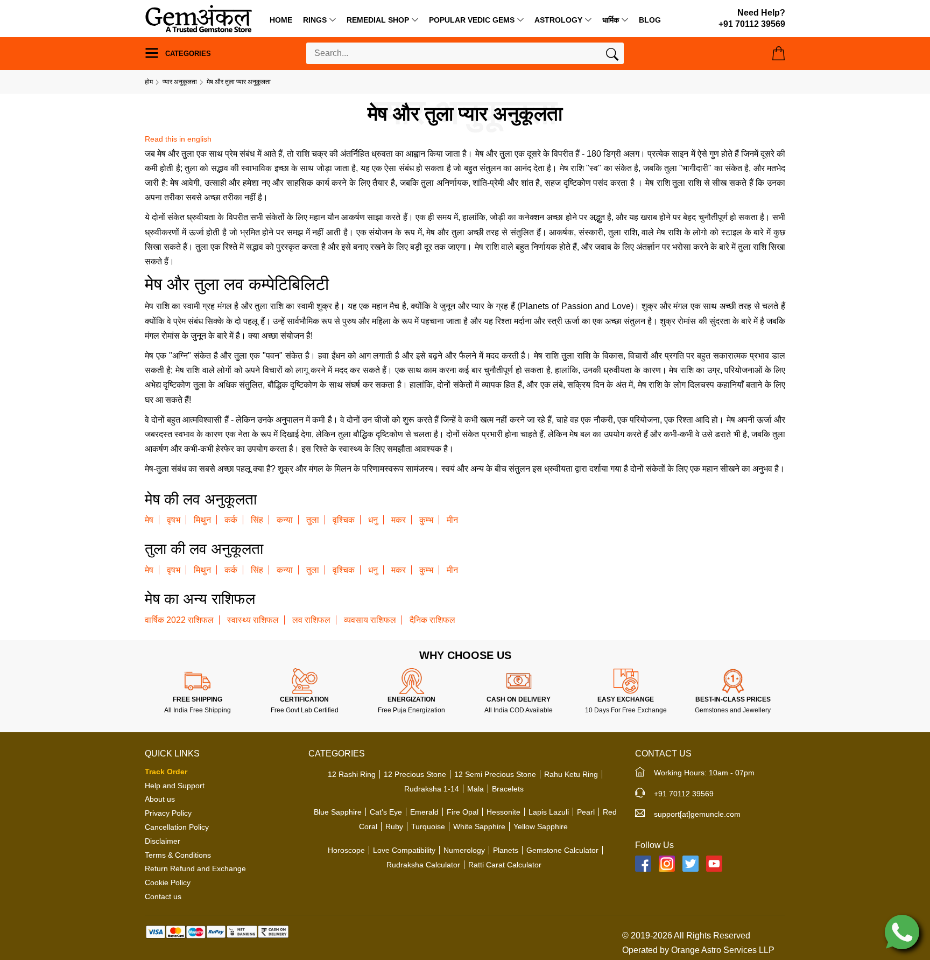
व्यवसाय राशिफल (370, 620)
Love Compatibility (404, 850)
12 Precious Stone (415, 774)
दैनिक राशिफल (432, 620)
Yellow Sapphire (540, 826)
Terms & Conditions (178, 855)
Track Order (166, 771)
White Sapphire (479, 826)
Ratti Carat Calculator (504, 864)
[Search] (612, 56)
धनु (373, 519)
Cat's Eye (386, 812)
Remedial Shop (378, 20)
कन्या (285, 519)
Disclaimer (162, 841)
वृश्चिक (344, 519)
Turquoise (428, 826)
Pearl (586, 812)
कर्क (230, 519)
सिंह (257, 519)
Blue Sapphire (338, 812)
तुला (312, 519)
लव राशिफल (311, 620)
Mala (475, 788)
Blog (650, 20)
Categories (187, 54)
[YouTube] (714, 864)
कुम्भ (426, 519)
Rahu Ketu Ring (571, 774)
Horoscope (346, 850)
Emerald (424, 812)
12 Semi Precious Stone (495, 774)
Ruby (394, 826)
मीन (452, 519)
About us (160, 799)
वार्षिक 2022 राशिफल (179, 620)
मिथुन (202, 519)
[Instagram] (667, 864)
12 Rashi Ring (352, 774)
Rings (315, 20)
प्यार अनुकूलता (180, 82)
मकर (398, 519)
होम (149, 82)
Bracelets (508, 788)
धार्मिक (610, 20)
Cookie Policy (168, 882)
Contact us (163, 896)
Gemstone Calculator (562, 850)
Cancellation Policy (177, 827)
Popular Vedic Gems (472, 20)
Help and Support (175, 785)
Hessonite (503, 812)
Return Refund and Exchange (195, 868)
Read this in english (178, 139)
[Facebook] (643, 864)
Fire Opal (462, 812)
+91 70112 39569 (684, 793)
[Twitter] (690, 864)
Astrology (558, 20)
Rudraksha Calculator (423, 864)
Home (281, 20)
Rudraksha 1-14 (431, 788)
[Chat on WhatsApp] (902, 931)
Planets (505, 850)
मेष (149, 519)
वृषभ (173, 519)
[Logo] (198, 18)
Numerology (464, 850)
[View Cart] (778, 53)
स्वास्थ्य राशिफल (253, 620)
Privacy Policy (168, 813)
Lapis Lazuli (549, 812)
